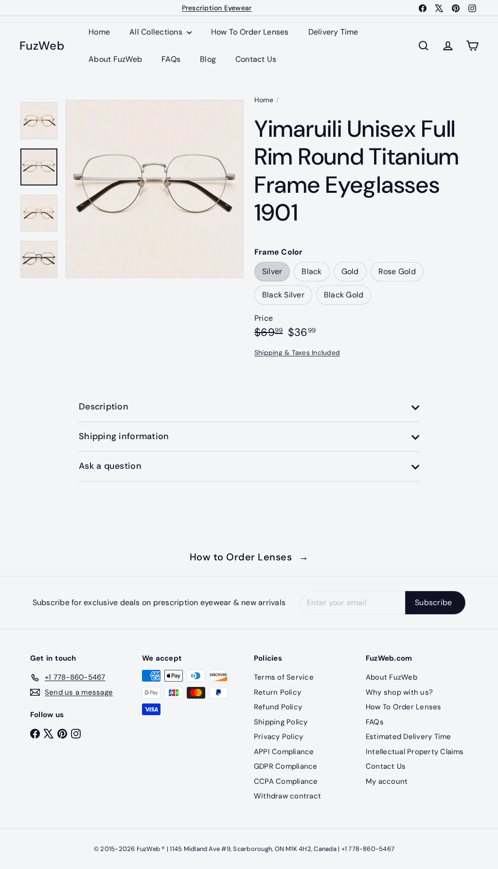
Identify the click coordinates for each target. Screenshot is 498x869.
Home (99, 32)
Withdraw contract (287, 796)
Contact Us (255, 59)
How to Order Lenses (249, 557)
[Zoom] (154, 188)
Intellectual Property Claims (415, 752)
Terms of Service (284, 677)
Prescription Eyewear (217, 7)
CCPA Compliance (286, 781)
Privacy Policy (278, 736)
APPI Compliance (284, 752)
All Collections (156, 32)
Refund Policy (278, 707)
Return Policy (277, 692)
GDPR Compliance (286, 766)
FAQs (170, 59)
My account (387, 781)
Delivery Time (333, 32)
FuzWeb (41, 46)
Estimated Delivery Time (408, 736)
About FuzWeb (115, 59)
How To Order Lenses (250, 32)
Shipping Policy (281, 722)
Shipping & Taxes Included (297, 353)
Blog (208, 59)
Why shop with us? (399, 692)
